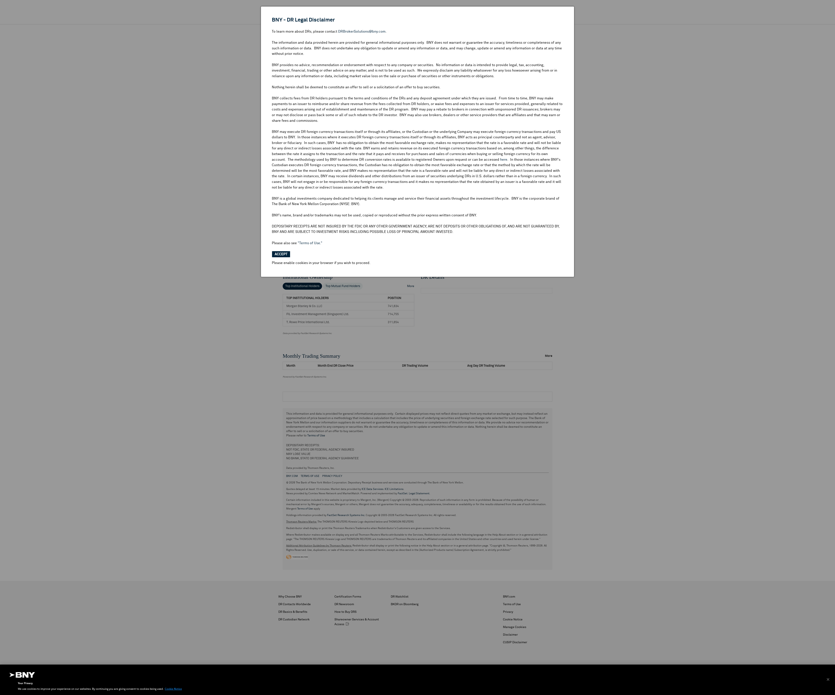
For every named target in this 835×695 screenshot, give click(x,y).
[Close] (828, 679)
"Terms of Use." (310, 243)
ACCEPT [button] (281, 254)
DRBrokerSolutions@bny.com (362, 31)
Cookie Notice (173, 689)
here (503, 159)
